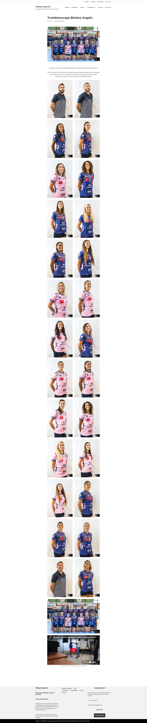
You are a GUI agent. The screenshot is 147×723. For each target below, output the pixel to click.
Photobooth (75, 7)
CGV (75, 688)
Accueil (87, 1)
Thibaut (51, 21)
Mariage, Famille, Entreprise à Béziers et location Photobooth (73, 721)
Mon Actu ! (108, 1)
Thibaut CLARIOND (41, 721)
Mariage (67, 7)
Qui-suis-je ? (65, 690)
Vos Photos (100, 1)
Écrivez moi (108, 7)
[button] (84, 7)
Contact (93, 1)
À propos (100, 7)
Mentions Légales (67, 688)
